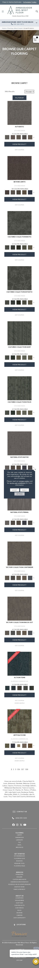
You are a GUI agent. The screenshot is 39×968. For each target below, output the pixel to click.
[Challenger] (19, 553)
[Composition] (24, 247)
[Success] (30, 578)
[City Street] (31, 688)
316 (18, 769)
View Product (19, 144)
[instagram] (17, 825)
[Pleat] (24, 357)
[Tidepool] (19, 663)
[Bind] (19, 333)
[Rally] (24, 578)
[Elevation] (18, 192)
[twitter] (21, 825)
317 (22, 769)
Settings (19, 494)
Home (4, 28)
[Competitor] (18, 578)
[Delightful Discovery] (19, 721)
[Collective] (18, 247)
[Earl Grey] (25, 688)
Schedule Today (29, 2)
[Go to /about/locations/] (19, 924)
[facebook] (13, 825)
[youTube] (24, 825)
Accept (14, 490)
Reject (24, 490)
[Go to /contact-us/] (19, 812)
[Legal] (24, 137)
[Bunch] (12, 357)
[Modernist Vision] (18, 745)
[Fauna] (24, 192)
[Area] (19, 168)
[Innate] (24, 467)
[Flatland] (30, 192)
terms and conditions (17, 483)
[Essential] (12, 467)
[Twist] (30, 357)
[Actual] (19, 113)
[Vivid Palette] (30, 745)
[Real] (30, 137)
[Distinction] (30, 247)
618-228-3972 (19, 24)
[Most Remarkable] (12, 745)
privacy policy (24, 481)
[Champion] (12, 578)
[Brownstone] (19, 688)
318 (26, 769)
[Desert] (12, 192)
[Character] (12, 247)
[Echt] (12, 137)
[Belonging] (19, 443)
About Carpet (18, 28)
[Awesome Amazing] (24, 745)
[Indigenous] (18, 467)
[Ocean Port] (13, 688)
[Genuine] (18, 137)
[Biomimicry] (19, 223)
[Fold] (18, 357)
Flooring (10, 28)
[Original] (30, 467)
